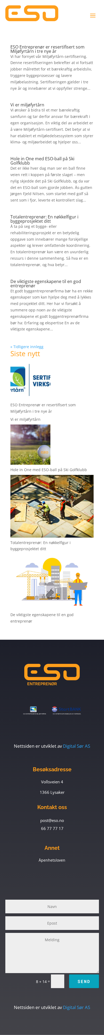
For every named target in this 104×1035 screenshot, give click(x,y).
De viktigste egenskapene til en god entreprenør (45, 283)
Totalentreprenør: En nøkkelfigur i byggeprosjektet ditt (44, 219)
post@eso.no (52, 820)
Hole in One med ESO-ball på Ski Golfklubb (42, 161)
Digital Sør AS (52, 746)
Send (84, 981)
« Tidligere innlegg (26, 346)
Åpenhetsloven (52, 860)
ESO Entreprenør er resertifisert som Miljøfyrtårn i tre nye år (47, 49)
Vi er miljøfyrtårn (27, 105)
